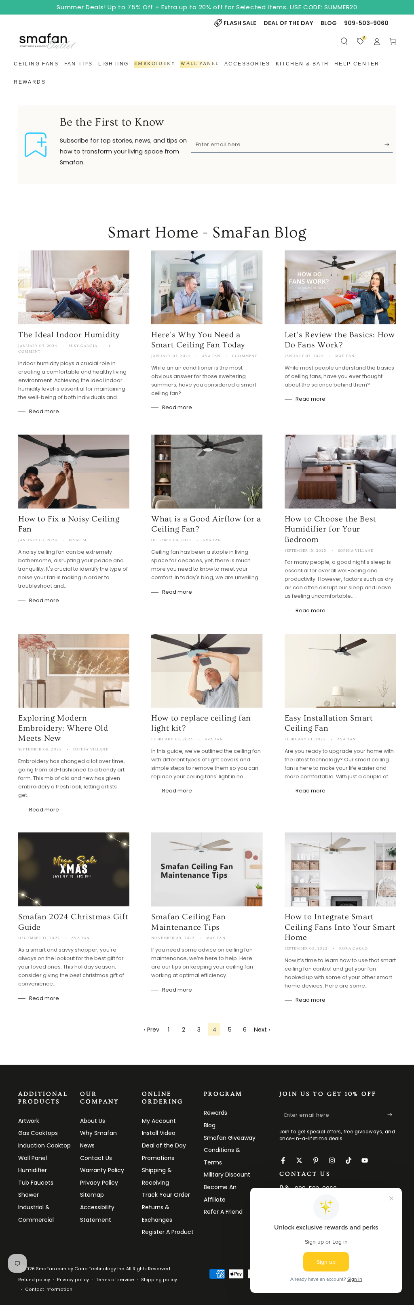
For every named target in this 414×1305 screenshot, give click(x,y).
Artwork (28, 1121)
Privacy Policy (99, 1183)
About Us (92, 1121)
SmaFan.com (51, 1269)
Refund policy (34, 1280)
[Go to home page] (47, 41)
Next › (262, 1030)
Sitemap (92, 1195)
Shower (28, 1195)
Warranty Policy (102, 1170)
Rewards (215, 1113)
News (87, 1145)
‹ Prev (151, 1030)
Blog (209, 1125)
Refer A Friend (223, 1212)
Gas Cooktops (38, 1133)
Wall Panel (32, 1158)
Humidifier (32, 1170)
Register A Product (168, 1232)
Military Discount (227, 1175)
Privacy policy (73, 1280)
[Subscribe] (388, 145)
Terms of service (115, 1280)
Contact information (48, 1289)
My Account (159, 1121)
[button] (344, 41)
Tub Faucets (35, 1183)
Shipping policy (159, 1280)
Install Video (158, 1133)
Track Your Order (166, 1195)
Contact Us (96, 1158)
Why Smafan (98, 1133)
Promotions (158, 1158)
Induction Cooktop (44, 1145)
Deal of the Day (164, 1145)
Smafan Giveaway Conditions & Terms (230, 1150)
